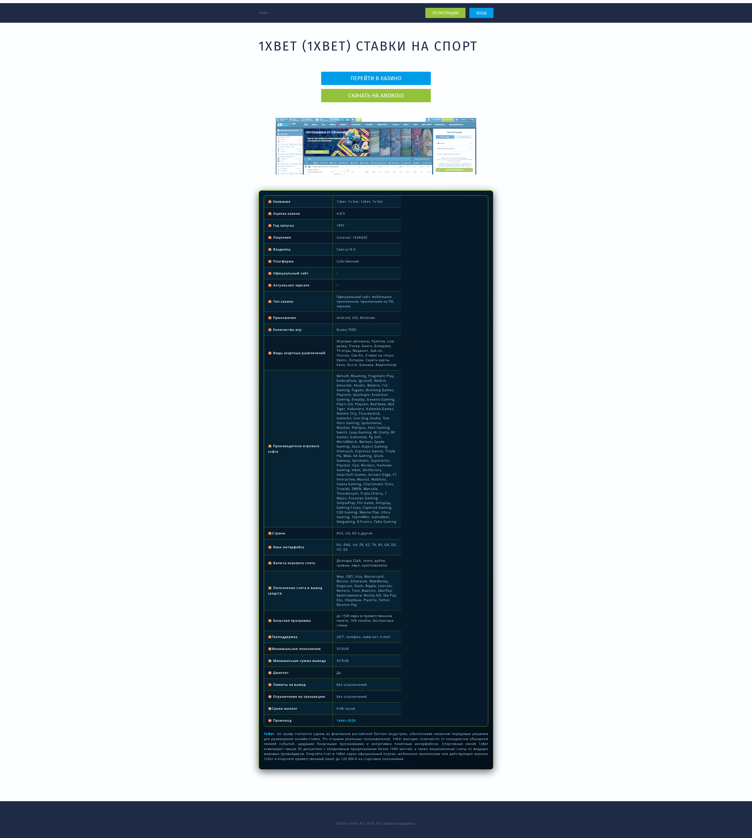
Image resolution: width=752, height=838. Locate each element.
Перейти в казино (376, 78)
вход (481, 13)
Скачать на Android (376, 95)
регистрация (445, 13)
